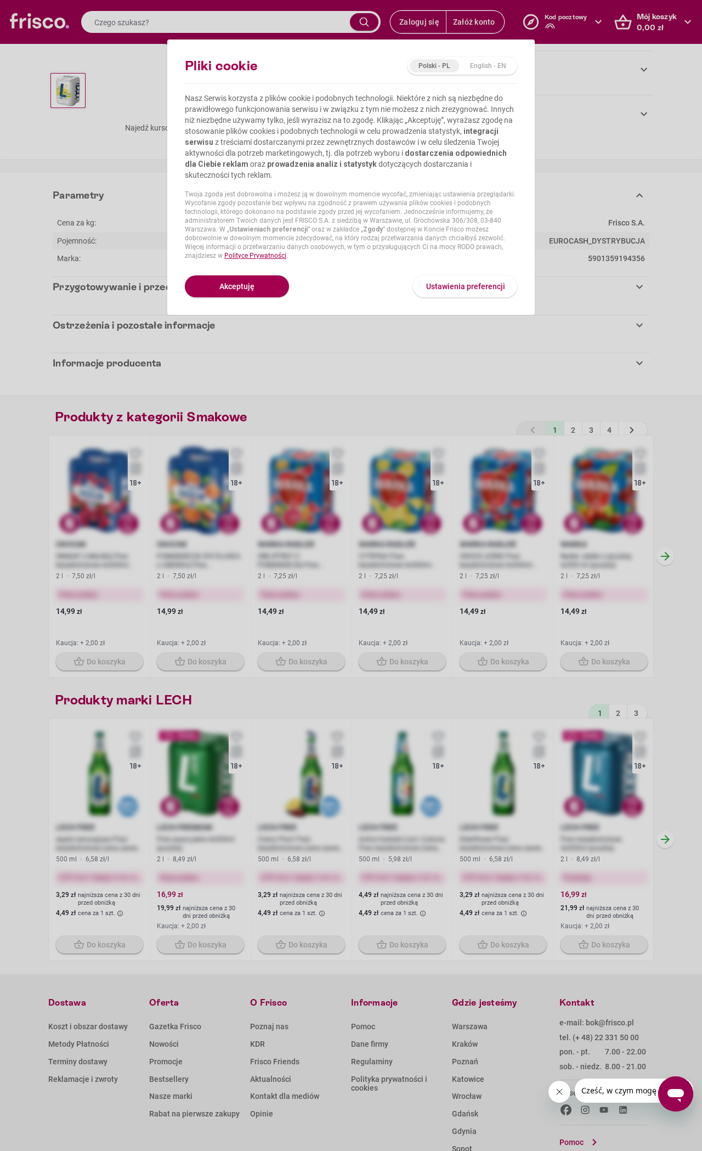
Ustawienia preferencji (465, 286)
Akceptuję (236, 286)
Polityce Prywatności (255, 255)
